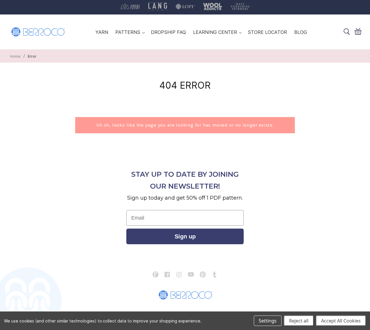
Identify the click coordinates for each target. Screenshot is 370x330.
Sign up (185, 236)
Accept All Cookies (341, 321)
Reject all (298, 321)
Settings (268, 321)
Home (15, 56)
